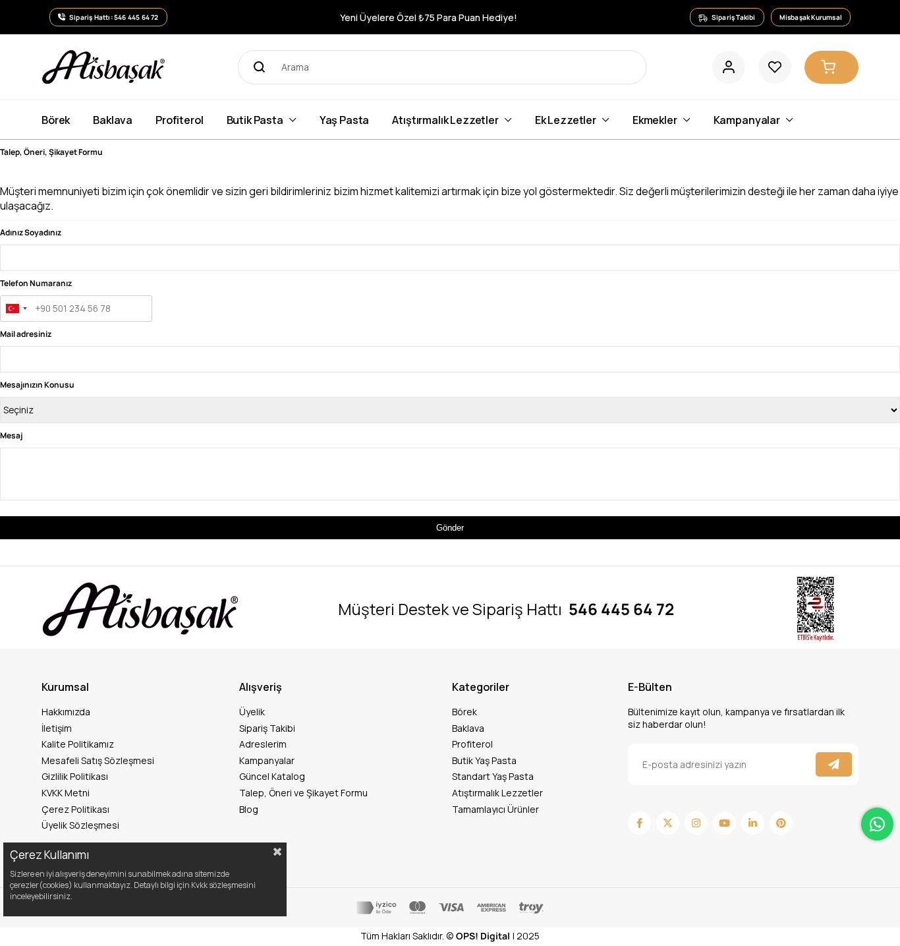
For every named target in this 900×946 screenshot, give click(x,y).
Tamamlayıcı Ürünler (495, 809)
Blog (248, 809)
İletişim (57, 728)
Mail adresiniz (25, 334)
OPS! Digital (483, 936)
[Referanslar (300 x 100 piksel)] (140, 609)
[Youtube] (724, 823)
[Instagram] (696, 823)
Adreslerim (263, 744)
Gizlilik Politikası (75, 776)
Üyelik (252, 711)
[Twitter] (667, 823)
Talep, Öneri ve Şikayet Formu (303, 792)
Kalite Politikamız (78, 744)
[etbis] (815, 609)
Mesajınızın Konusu (37, 384)
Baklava (468, 728)
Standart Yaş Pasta (493, 776)
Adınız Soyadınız (30, 232)
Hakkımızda (66, 711)
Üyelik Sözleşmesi (80, 825)
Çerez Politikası (75, 809)
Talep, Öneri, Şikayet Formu (51, 152)
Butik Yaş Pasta (484, 760)
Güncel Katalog (272, 776)
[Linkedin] (752, 823)
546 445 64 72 (621, 609)
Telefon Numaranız (36, 283)
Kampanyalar (267, 760)
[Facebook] (639, 823)
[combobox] (16, 308)
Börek (464, 711)
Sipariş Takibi (267, 728)
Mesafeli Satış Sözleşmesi (98, 760)
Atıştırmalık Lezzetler (497, 792)
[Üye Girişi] (728, 67)
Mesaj (11, 435)
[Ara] (255, 67)
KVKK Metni (66, 792)
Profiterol (472, 744)
